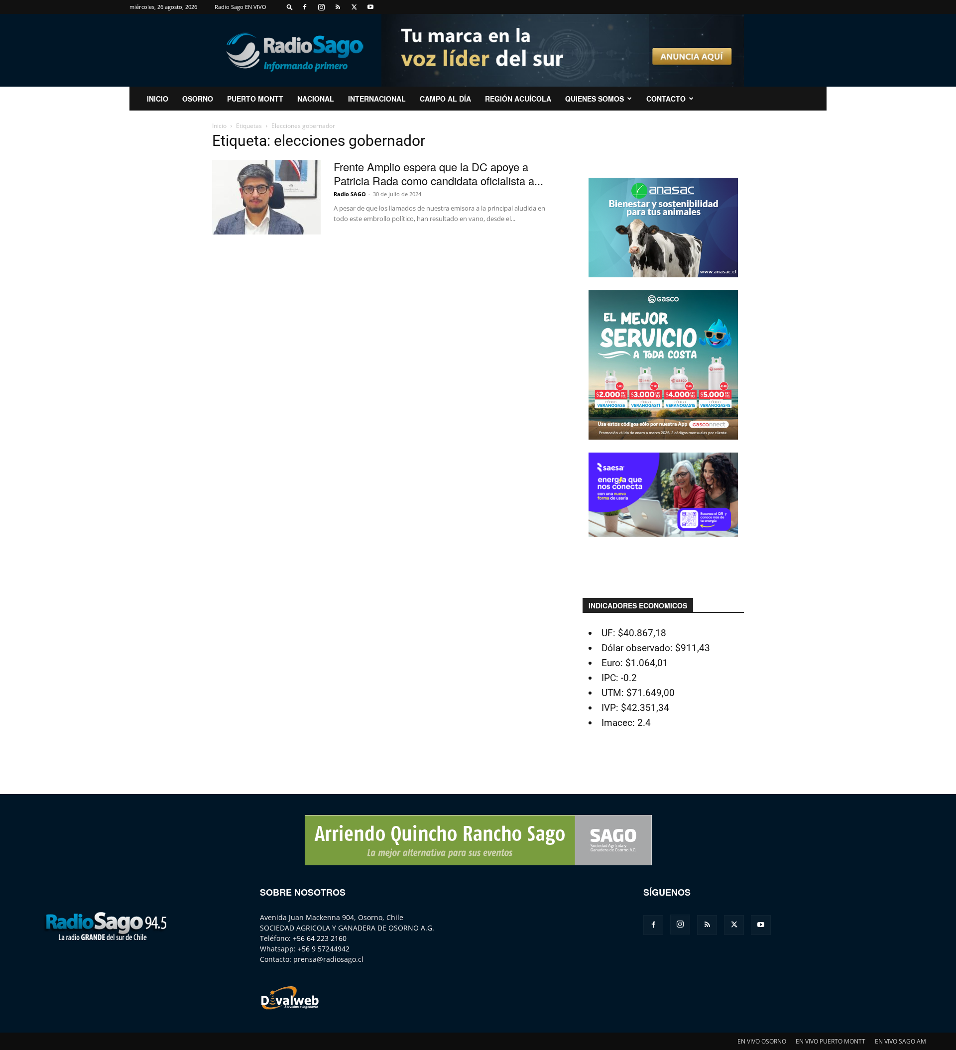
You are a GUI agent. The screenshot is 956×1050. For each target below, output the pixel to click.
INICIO (157, 99)
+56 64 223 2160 (320, 938)
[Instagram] (321, 7)
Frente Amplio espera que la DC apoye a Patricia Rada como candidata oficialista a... (438, 173)
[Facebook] (304, 7)
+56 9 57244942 (324, 948)
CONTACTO (666, 99)
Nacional (315, 99)
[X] (354, 7)
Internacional (377, 99)
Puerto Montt (255, 99)
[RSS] (337, 7)
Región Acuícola (518, 99)
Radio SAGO (350, 194)
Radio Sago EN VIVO (240, 6)
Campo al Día (445, 99)
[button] (289, 6)
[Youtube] (370, 7)
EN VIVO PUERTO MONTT (830, 1041)
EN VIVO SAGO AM (900, 1041)
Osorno (197, 99)
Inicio (219, 125)
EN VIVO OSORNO (761, 1041)
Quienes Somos (594, 99)
